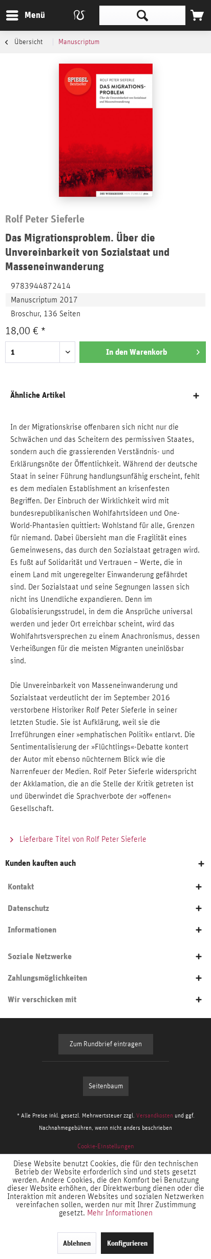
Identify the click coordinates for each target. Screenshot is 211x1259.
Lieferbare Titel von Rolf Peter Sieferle (81, 839)
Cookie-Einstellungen (105, 1146)
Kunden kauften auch (40, 863)
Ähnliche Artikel (38, 395)
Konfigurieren (127, 1243)
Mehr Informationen (120, 1213)
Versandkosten (154, 1115)
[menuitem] (25, 15)
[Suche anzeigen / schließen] (142, 15)
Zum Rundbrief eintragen (106, 1044)
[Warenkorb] (197, 15)
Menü (27, 15)
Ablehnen (77, 1243)
